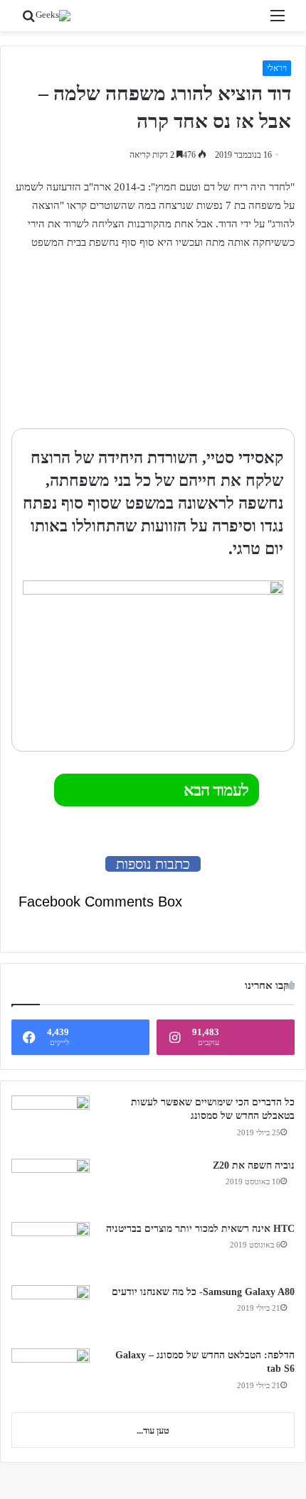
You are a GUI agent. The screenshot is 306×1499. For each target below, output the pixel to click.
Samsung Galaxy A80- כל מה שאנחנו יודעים (203, 1292)
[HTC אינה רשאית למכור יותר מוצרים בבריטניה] (50, 1248)
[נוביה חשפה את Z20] (50, 1185)
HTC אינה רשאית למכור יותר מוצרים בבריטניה (200, 1228)
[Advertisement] (206, 341)
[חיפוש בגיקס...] (28, 21)
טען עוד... (153, 1430)
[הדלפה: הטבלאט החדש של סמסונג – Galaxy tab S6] (50, 1375)
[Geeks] (53, 15)
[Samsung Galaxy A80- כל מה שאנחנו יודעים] (50, 1311)
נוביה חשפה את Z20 (254, 1165)
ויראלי (277, 68)
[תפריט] (277, 21)
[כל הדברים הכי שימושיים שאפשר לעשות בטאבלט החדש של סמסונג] (50, 1122)
